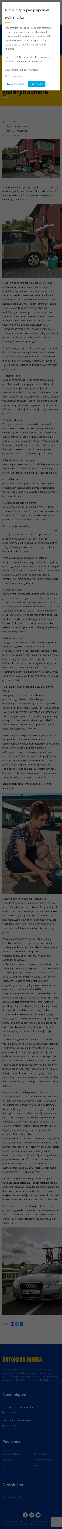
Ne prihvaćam (15, 84)
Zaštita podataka (13, 76)
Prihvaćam (37, 84)
